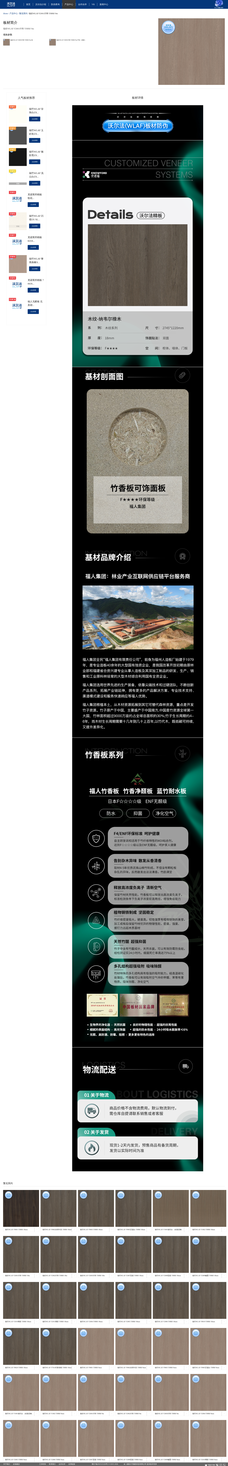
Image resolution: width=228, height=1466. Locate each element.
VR (93, 4)
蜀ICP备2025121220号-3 (100, 1464)
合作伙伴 (82, 4)
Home (5, 13)
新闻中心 (104, 4)
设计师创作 (74, 12)
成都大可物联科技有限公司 (136, 1464)
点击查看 (35, 119)
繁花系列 (23, 13)
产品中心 (69, 4)
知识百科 (108, 12)
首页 (28, 4)
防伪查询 (55, 4)
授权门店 (87, 12)
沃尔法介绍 (40, 4)
